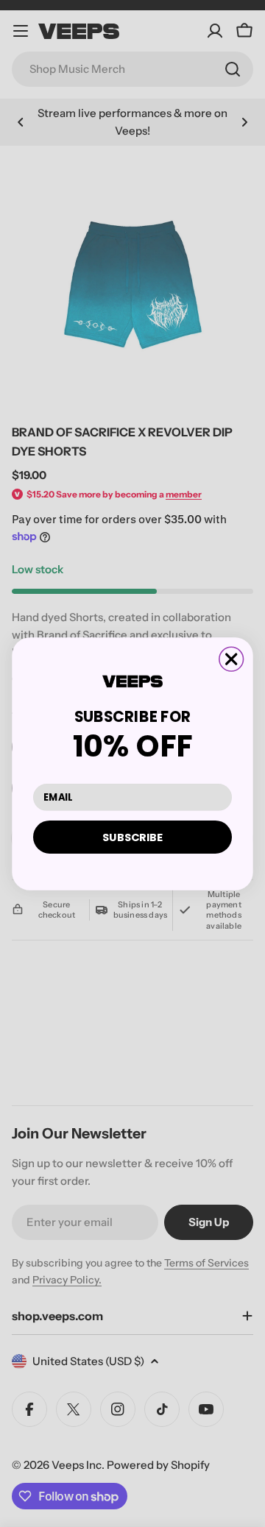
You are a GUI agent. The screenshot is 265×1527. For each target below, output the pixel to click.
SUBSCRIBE (132, 836)
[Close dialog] (231, 659)
